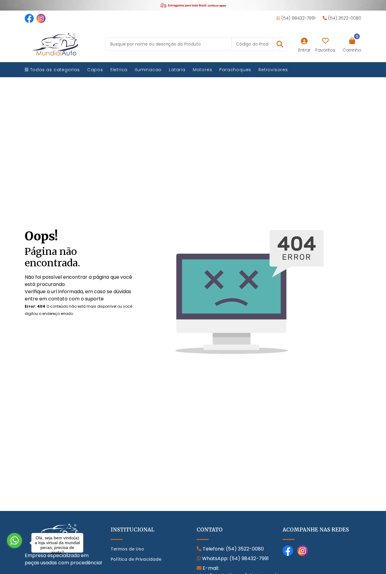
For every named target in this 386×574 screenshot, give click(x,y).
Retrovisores (273, 70)
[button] (279, 44)
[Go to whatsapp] (14, 540)
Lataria (177, 70)
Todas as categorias (54, 70)
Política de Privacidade (136, 559)
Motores (202, 70)
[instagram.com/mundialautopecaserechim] (41, 18)
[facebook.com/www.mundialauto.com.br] (29, 18)
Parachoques (235, 70)
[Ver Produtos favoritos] (325, 41)
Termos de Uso (127, 549)
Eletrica (119, 70)
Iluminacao (148, 70)
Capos (95, 70)
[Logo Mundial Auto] (55, 43)
